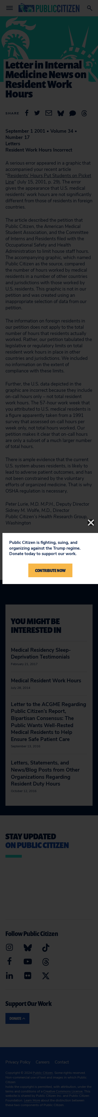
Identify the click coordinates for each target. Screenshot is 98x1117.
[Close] (91, 523)
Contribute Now (50, 570)
